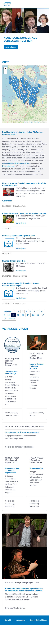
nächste (12, 319)
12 (18, 315)
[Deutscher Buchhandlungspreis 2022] (8, 243)
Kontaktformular (8, 166)
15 (33, 315)
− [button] (5, 72)
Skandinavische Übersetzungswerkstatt (22, 432)
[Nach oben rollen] (44, 627)
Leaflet (26, 122)
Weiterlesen (7, 201)
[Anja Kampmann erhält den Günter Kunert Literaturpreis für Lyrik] (8, 293)
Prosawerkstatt (36, 468)
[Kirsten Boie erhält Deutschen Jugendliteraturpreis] (8, 219)
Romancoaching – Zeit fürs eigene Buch (12, 470)
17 (43, 315)
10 (9, 315)
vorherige (7, 311)
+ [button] (5, 68)
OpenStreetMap (34, 122)
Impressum (20, 620)
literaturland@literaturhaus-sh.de (15, 163)
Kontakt (8, 620)
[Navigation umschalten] (45, 4)
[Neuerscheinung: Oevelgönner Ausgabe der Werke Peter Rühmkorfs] (8, 192)
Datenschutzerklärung (38, 620)
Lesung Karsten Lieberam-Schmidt (37, 366)
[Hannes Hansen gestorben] (8, 267)
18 (5, 319)
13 (23, 315)
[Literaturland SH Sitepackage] (6, 4)
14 (28, 315)
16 (38, 315)
